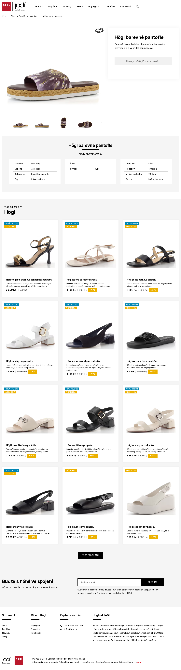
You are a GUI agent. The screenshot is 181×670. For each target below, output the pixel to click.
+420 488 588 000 (73, 625)
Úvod (4, 16)
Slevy (80, 6)
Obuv (38, 6)
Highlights (93, 6)
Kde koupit (126, 6)
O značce (110, 6)
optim (136, 662)
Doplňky (52, 6)
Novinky (67, 6)
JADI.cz (43, 659)
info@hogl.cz (70, 629)
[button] (101, 122)
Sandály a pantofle (28, 16)
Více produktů (90, 555)
